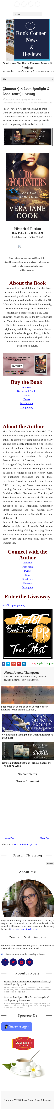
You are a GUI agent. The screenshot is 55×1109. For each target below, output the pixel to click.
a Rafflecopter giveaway (14, 605)
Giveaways (8, 102)
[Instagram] (30, 4)
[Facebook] (17, 4)
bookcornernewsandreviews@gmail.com (25, 954)
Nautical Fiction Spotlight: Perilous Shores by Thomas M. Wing (26, 764)
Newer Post (9, 838)
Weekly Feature (45, 102)
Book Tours (36, 99)
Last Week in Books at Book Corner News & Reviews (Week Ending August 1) (24, 708)
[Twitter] (24, 4)
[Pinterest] (37, 4)
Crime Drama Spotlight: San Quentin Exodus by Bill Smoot (27, 736)
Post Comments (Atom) (25, 844)
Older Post (44, 838)
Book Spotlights (23, 99)
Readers (33, 102)
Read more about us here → (23, 929)
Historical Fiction (21, 102)
